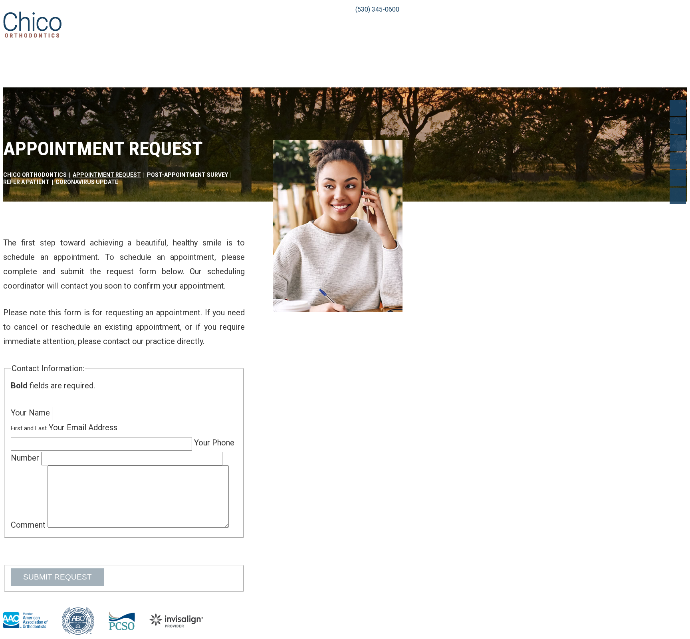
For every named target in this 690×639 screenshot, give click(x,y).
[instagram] (678, 196)
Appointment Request (107, 175)
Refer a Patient (26, 182)
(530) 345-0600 (377, 9)
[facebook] (678, 108)
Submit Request (57, 577)
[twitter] (678, 160)
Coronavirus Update (87, 182)
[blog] (678, 178)
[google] (678, 125)
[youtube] (678, 143)
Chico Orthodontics (35, 175)
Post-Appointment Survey (187, 175)
